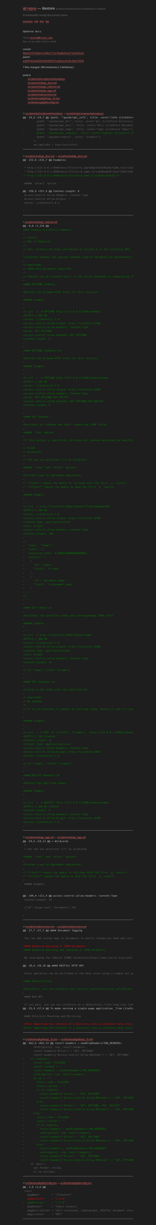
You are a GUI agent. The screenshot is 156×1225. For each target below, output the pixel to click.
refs (36, 21)
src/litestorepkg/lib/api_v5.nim (44, 98)
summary (28, 21)
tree (42, 21)
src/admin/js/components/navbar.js (46, 79)
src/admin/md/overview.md (42, 94)
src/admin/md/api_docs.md (42, 83)
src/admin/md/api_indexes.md (44, 86)
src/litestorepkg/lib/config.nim (43, 102)
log (47, 21)
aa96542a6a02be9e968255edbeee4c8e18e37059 (53, 61)
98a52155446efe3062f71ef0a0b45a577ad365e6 (53, 53)
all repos (29, 8)
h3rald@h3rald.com (41, 38)
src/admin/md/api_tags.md (42, 90)
